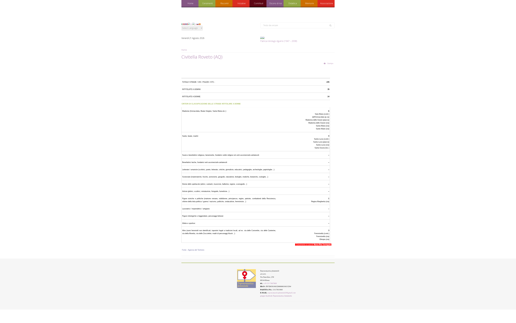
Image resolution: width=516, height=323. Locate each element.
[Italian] (182, 23)
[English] (185, 23)
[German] (190, 23)
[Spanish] (200, 23)
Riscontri (224, 3)
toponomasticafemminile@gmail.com (282, 292)
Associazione (326, 3)
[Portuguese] (194, 23)
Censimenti (207, 3)
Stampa (330, 63)
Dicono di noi (275, 3)
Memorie (309, 3)
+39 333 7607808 (270, 283)
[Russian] (197, 23)
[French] (187, 23)
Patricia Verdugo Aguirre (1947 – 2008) (278, 41)
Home (190, 3)
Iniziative (241, 3)
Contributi (258, 3)
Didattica (292, 3)
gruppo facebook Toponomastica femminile (276, 296)
